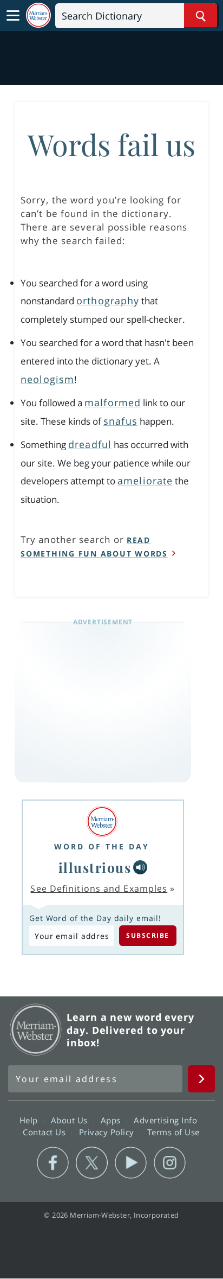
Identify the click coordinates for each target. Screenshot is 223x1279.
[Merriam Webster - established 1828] (38, 15)
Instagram (170, 1163)
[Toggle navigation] (13, 16)
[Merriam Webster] (101, 821)
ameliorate (145, 480)
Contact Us (45, 1132)
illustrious (95, 867)
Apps (112, 1120)
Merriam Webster (36, 1029)
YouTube (131, 1163)
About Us (70, 1120)
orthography (107, 300)
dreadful (90, 444)
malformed (112, 402)
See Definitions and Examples (98, 888)
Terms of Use (173, 1132)
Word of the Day (101, 846)
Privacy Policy (108, 1132)
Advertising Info (167, 1120)
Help (30, 1120)
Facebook (53, 1163)
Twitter (92, 1163)
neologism (47, 379)
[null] (140, 867)
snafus (120, 420)
